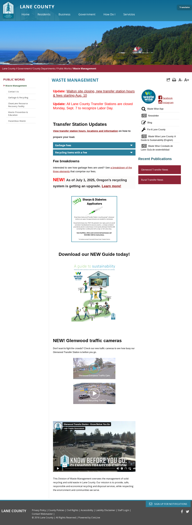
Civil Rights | (73, 510)
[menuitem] (28, 14)
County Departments (44, 68)
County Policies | (57, 510)
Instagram (167, 102)
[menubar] (80, 14)
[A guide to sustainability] (94, 291)
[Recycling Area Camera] (94, 403)
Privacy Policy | (40, 510)
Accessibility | (88, 510)
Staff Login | (124, 510)
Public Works (64, 68)
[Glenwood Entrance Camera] (94, 368)
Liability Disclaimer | (106, 510)
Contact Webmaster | (43, 513)
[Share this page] (168, 79)
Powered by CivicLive (89, 517)
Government (24, 68)
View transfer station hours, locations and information (85, 131)
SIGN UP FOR (169, 504)
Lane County (8, 68)
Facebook (167, 98)
